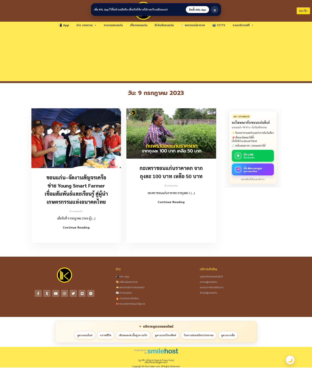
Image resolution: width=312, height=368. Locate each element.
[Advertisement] (156, 56)
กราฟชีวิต (105, 335)
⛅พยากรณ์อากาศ (193, 25)
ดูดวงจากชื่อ (228, 335)
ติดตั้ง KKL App (197, 9)
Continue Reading (76, 227)
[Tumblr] (47, 293)
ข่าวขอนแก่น (76, 211)
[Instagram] (64, 293)
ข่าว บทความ (84, 25)
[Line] (82, 293)
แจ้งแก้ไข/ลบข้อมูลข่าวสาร (156, 362)
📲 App (63, 25)
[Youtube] (55, 293)
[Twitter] (73, 293)
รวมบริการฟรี (241, 25)
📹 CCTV (218, 25)
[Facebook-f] (38, 293)
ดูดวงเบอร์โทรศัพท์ (165, 335)
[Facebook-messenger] (90, 293)
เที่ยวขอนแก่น (138, 25)
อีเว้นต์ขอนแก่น (164, 25)
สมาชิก (303, 11)
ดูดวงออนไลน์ (84, 335)
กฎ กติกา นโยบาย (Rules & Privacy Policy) (156, 360)
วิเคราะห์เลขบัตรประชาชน (199, 335)
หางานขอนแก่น (113, 25)
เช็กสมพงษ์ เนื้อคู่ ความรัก (133, 335)
